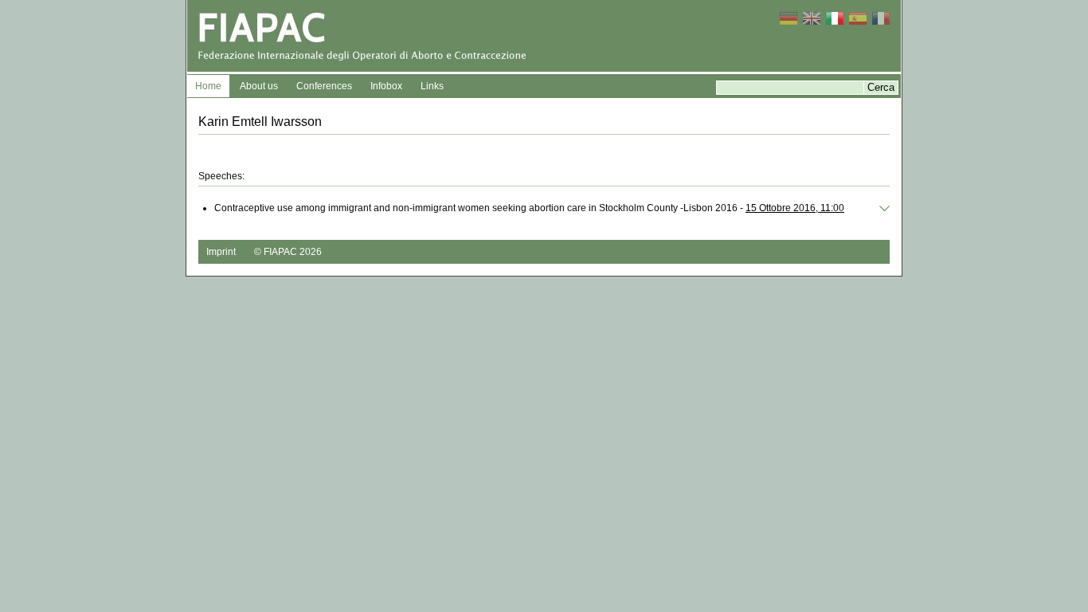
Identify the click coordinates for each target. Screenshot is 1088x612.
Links (432, 86)
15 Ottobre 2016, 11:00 (795, 208)
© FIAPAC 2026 (288, 251)
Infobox (386, 86)
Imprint (221, 251)
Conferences (324, 86)
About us (259, 86)
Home (208, 86)
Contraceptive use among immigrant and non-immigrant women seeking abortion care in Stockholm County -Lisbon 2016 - (529, 208)
